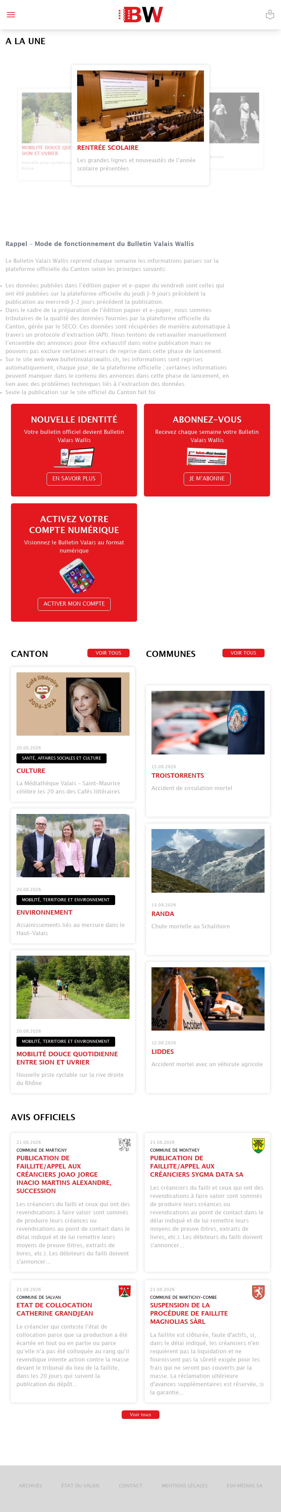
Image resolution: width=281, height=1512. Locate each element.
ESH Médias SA (244, 1486)
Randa (162, 914)
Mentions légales (185, 1486)
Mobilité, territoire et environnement (66, 900)
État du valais (80, 1486)
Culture (30, 771)
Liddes (162, 1052)
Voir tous (108, 653)
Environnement (44, 913)
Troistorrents (177, 776)
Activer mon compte (74, 604)
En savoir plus (74, 478)
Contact (131, 1486)
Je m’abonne (207, 478)
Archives (30, 1486)
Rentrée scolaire (107, 148)
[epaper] (270, 14)
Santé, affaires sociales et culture (61, 758)
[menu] (10, 14)
